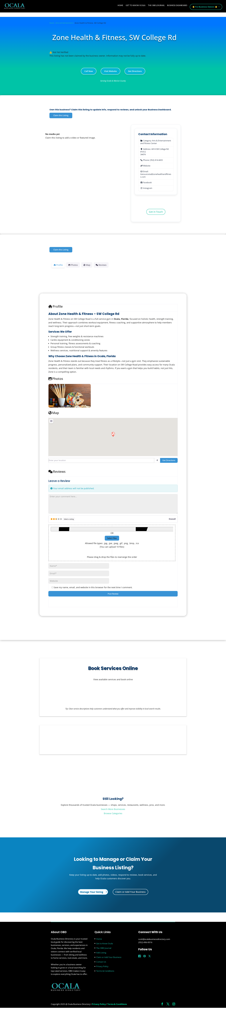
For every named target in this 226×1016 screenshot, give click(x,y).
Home (120, 5)
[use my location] (157, 460)
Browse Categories (113, 813)
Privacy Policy (102, 966)
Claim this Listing (60, 115)
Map (55, 412)
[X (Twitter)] (149, 956)
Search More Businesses (113, 809)
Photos (57, 378)
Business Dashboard (177, 5)
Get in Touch (156, 211)
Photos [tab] (74, 265)
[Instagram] (144, 956)
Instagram (147, 188)
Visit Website (110, 71)
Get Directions (135, 71)
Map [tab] (88, 265)
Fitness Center (150, 143)
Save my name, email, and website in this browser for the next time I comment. (93, 587)
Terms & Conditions (105, 971)
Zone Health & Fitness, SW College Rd (114, 37)
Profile (58, 306)
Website (146, 165)
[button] (113, 434)
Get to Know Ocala (135, 5)
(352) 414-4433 (156, 160)
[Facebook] (139, 956)
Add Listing (101, 952)
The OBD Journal (156, 5)
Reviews (59, 471)
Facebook (147, 182)
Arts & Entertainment (64, 23)
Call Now (88, 71)
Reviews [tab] (103, 265)
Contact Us (101, 961)
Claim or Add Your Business (130, 891)
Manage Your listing (91, 891)
